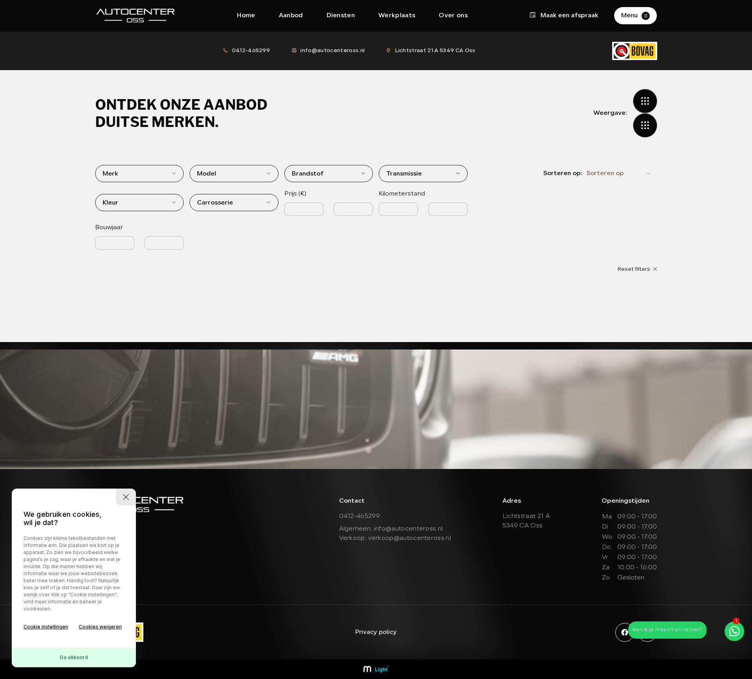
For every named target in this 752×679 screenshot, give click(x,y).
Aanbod (291, 16)
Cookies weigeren (100, 627)
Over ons (453, 16)
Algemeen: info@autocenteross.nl (391, 529)
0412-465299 (251, 51)
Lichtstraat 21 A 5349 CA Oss (435, 51)
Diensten (341, 16)
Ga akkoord (74, 657)
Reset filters (634, 269)
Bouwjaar (109, 228)
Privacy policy (376, 632)
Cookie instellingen (46, 627)
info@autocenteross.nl (332, 51)
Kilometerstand (402, 194)
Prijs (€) (295, 194)
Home (246, 16)
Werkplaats (396, 16)
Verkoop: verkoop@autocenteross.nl (395, 538)
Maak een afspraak (568, 16)
